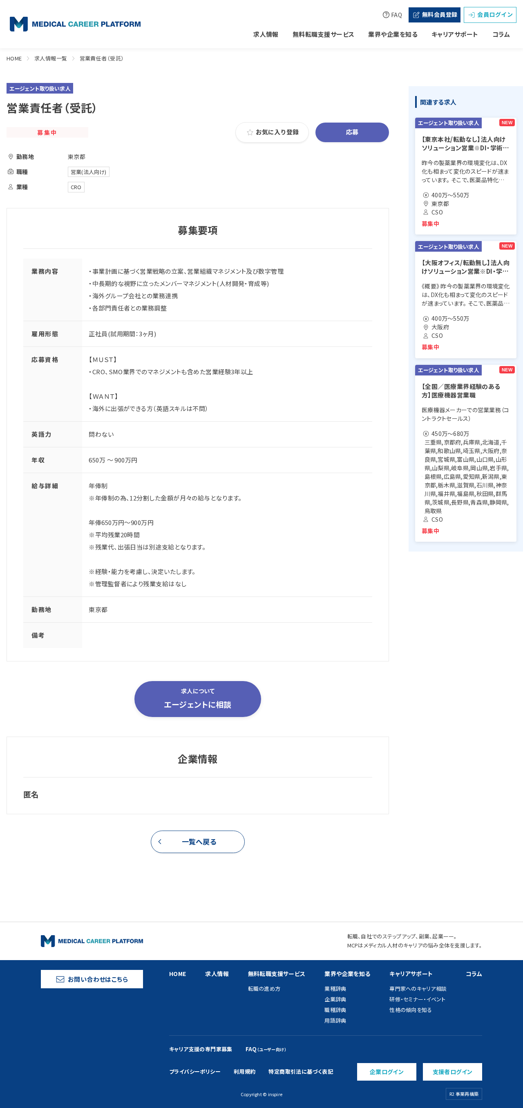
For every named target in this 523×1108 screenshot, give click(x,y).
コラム (501, 34)
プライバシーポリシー (195, 1071)
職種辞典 (335, 1010)
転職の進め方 (264, 988)
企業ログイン (387, 1072)
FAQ (396, 15)
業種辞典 (335, 988)
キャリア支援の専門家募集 (200, 1049)
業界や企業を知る (393, 34)
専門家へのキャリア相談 (418, 988)
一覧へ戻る (199, 841)
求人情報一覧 (50, 58)
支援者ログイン (453, 1072)
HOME (14, 58)
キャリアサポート (454, 34)
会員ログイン (495, 14)
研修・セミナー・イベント (417, 999)
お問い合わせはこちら (98, 979)
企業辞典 (335, 999)
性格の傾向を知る (410, 1010)
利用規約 (245, 1071)
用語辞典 (335, 1020)
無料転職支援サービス (324, 34)
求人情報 (266, 34)
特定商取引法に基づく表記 (300, 1071)
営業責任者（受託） (102, 58)
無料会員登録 (440, 14)
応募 (352, 131)
